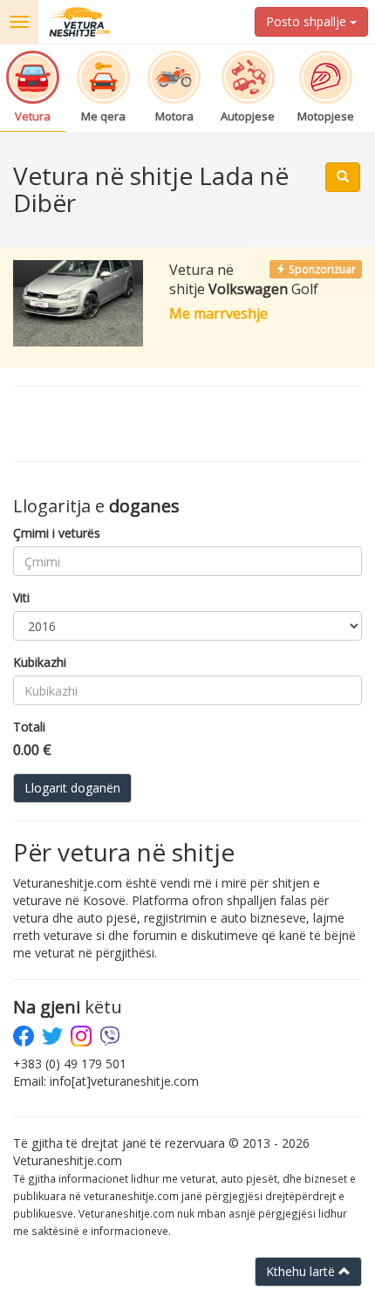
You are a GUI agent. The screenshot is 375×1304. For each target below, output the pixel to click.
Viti (21, 597)
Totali (29, 726)
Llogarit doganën (72, 787)
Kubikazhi (39, 662)
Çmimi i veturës (56, 533)
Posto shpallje (308, 21)
